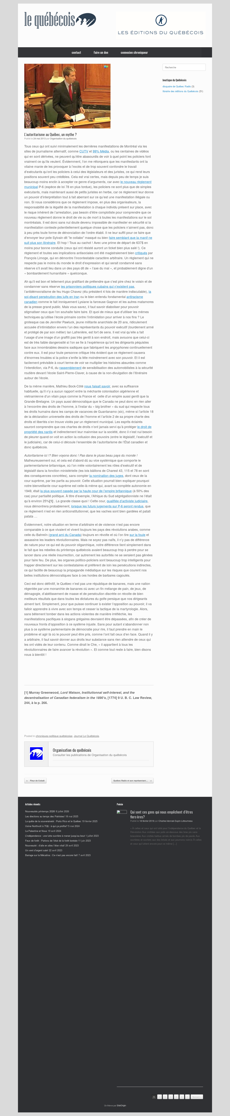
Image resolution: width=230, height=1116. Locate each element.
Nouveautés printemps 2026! (40, 811)
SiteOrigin (121, 1105)
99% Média (101, 151)
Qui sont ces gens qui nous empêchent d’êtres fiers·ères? (161, 814)
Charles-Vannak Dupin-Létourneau (175, 820)
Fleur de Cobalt (35, 780)
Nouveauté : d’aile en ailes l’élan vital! (45, 845)
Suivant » (196, 1097)
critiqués (141, 253)
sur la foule (137, 534)
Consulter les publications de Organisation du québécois (90, 755)
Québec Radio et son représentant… (132, 780)
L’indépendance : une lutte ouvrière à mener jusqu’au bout (55, 835)
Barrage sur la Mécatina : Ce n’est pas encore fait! (51, 855)
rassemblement (70, 367)
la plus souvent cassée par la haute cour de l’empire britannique (86, 490)
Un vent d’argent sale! (36, 850)
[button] (206, 52)
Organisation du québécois (63, 138)
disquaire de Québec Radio (177, 86)
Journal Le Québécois (86, 736)
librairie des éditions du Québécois (180, 91)
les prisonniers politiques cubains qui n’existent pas (97, 286)
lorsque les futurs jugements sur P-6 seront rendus (107, 506)
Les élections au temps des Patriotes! (45, 816)
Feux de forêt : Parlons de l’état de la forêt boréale (51, 840)
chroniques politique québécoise (54, 736)
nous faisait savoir (97, 386)
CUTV (83, 151)
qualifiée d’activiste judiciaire (127, 500)
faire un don (101, 52)
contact (76, 52)
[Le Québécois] (60, 21)
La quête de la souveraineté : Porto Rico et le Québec (53, 821)
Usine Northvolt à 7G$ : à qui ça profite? (46, 826)
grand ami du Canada (65, 534)
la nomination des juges (106, 475)
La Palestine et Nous (36, 831)
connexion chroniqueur (134, 52)
